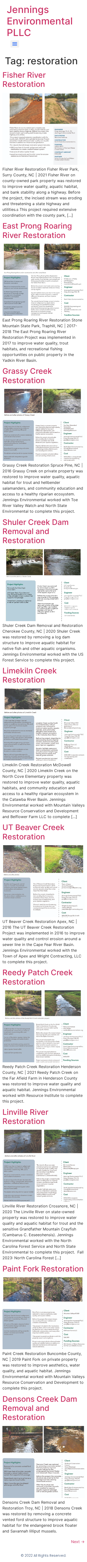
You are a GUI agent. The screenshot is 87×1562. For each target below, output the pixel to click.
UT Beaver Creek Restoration (33, 832)
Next (78, 1541)
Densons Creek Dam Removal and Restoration (39, 1408)
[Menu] (14, 44)
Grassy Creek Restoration (27, 375)
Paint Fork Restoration (43, 1268)
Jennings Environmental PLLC (40, 21)
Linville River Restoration (25, 1116)
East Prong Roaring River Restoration (37, 230)
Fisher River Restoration (24, 79)
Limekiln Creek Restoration (29, 675)
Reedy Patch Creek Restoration (37, 977)
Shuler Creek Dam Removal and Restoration (35, 531)
